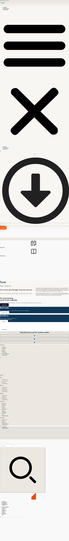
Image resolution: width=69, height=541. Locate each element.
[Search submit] (22, 470)
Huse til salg (5, 9)
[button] (34, 78)
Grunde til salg (6, 147)
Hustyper (4, 146)
